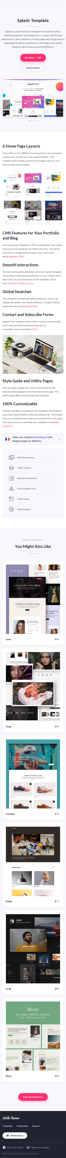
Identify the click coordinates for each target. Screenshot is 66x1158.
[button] (29, 120)
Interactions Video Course (20, 283)
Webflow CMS (16, 256)
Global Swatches (29, 306)
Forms (35, 329)
